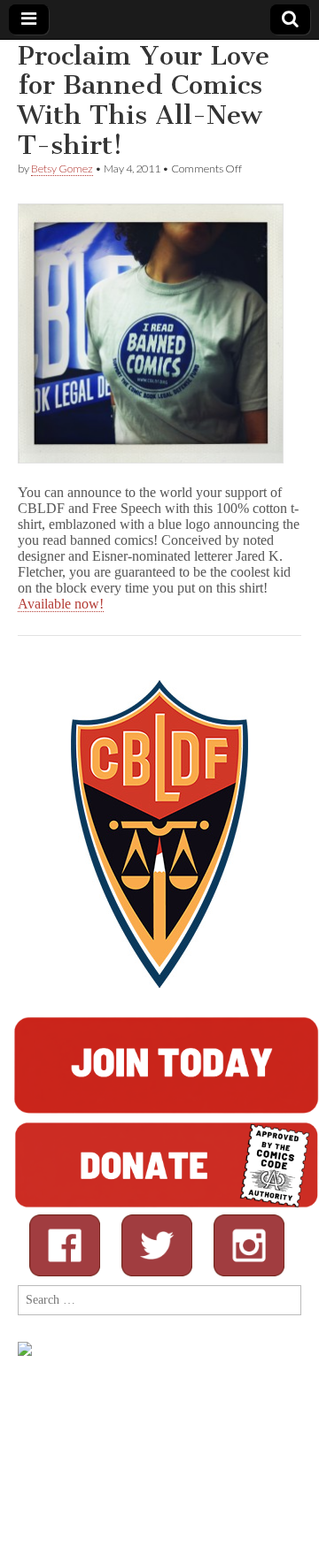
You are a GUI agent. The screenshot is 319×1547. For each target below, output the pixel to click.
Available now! (61, 603)
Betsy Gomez (62, 168)
